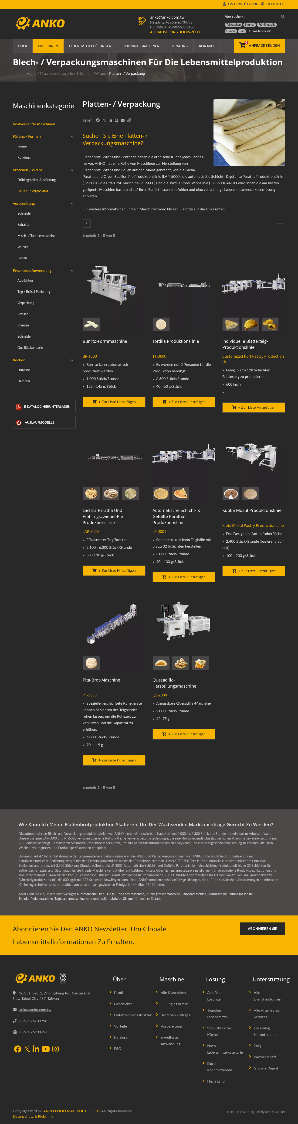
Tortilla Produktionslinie (175, 341)
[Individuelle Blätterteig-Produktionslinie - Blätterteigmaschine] (253, 292)
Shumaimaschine (240, 894)
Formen (22, 146)
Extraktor (24, 224)
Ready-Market (275, 1112)
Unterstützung (243, 4)
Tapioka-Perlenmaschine (36, 899)
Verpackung (25, 303)
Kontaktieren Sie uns (118, 899)
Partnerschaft (265, 1057)
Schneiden (24, 213)
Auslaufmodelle (39, 422)
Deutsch (275, 4)
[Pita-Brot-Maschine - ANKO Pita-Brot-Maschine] (114, 631)
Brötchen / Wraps (91, 73)
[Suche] (281, 17)
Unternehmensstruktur (133, 1015)
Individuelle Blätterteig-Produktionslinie (245, 344)
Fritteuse (23, 370)
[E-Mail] (122, 120)
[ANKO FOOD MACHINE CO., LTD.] (56, 978)
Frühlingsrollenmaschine (163, 894)
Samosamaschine (194, 894)
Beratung (179, 46)
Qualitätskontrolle (30, 348)
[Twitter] (104, 120)
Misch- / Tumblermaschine (36, 236)
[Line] (116, 120)
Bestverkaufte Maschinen (34, 124)
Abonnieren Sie (262, 929)
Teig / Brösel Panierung (33, 292)
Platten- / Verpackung (127, 73)
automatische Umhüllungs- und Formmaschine (110, 894)
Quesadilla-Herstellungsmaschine (174, 683)
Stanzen (23, 325)
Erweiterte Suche (261, 31)
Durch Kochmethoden (219, 1067)
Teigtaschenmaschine (69, 899)
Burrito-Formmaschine (105, 341)
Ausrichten (25, 280)
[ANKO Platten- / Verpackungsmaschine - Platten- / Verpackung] (249, 133)
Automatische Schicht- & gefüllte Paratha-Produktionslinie (176, 516)
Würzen (23, 247)
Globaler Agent (266, 1068)
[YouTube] (45, 1049)
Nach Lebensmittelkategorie (225, 1049)
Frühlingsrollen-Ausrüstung (36, 180)
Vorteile (120, 1026)
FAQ (257, 1046)
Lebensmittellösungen (90, 46)
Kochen (19, 360)
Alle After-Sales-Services (267, 1014)
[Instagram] (55, 1049)
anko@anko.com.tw (167, 17)
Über (22, 46)
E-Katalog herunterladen (47, 406)
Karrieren (121, 1037)
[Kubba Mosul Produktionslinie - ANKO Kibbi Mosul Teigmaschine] (253, 462)
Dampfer (23, 381)
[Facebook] (98, 120)
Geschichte (123, 1004)
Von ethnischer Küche (219, 1031)
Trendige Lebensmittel (217, 1014)
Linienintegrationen (140, 46)
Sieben (22, 258)
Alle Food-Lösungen (215, 996)
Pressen (22, 314)
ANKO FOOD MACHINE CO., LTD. (72, 1111)
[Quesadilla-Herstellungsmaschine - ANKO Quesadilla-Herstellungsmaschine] (183, 631)
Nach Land (216, 1081)
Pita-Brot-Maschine (101, 680)
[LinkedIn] (110, 120)
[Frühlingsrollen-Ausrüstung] (87, 223)
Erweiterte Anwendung (32, 271)
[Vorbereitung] (280, 223)
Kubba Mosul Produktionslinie (251, 510)
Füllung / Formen (27, 136)
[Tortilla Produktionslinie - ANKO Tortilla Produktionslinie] (183, 292)
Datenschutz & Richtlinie (33, 1116)
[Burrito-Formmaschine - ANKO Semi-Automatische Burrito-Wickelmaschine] (114, 292)
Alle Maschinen (173, 993)
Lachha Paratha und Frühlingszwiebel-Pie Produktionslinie (103, 516)
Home (31, 73)
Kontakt (206, 46)
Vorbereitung (24, 204)
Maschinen (48, 46)
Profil (118, 993)
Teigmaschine (217, 894)
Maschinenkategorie (56, 73)
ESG (117, 1049)
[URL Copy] (129, 120)
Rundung (23, 157)
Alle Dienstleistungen (267, 996)
